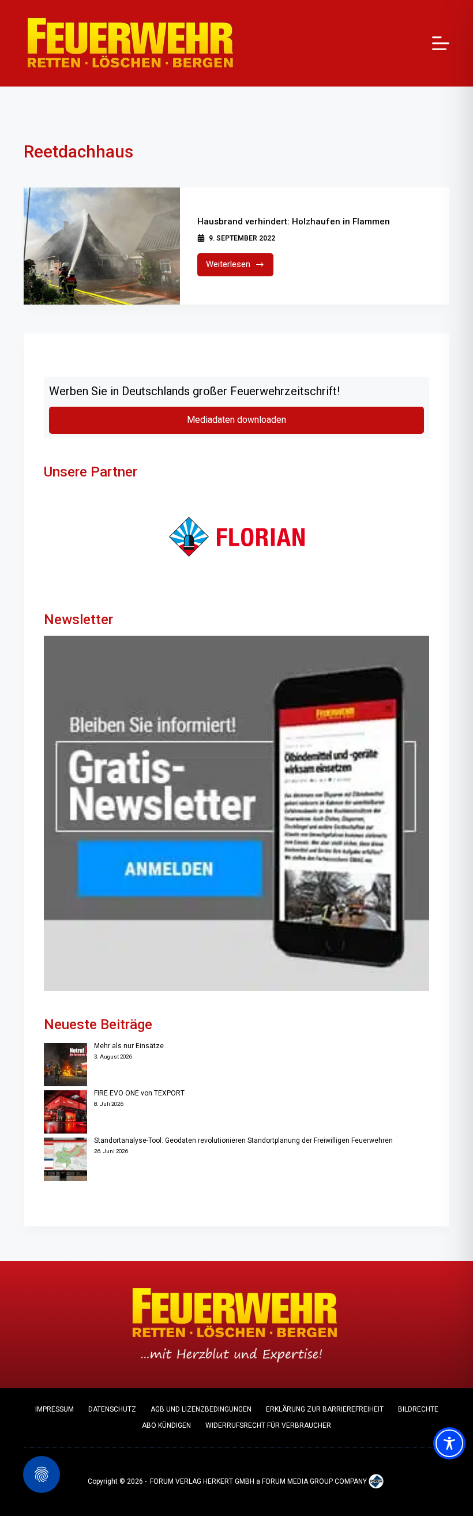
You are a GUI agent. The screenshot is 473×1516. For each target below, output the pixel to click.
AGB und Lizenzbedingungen (201, 1409)
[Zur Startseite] (130, 43)
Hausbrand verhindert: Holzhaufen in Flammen (293, 221)
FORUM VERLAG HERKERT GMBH (202, 1481)
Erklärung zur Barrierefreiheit (325, 1409)
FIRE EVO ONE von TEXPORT (139, 1093)
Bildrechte (418, 1409)
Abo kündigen (166, 1425)
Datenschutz (112, 1409)
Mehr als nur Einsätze (129, 1046)
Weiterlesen (239, 267)
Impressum (54, 1409)
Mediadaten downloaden (236, 419)
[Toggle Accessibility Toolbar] (449, 1443)
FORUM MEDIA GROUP (297, 1481)
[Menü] (440, 43)
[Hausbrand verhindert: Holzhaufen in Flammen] (102, 246)
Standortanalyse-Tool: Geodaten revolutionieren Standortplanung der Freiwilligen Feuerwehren (243, 1140)
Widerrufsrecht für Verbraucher (268, 1425)
